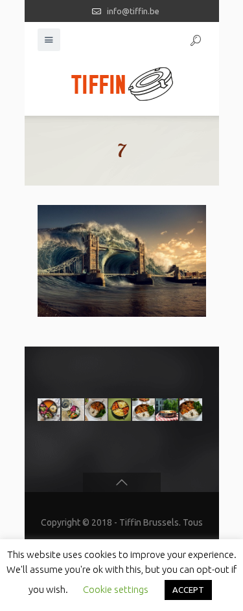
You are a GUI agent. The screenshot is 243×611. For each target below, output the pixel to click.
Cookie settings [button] (115, 589)
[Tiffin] (122, 83)
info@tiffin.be (133, 11)
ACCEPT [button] (188, 589)
